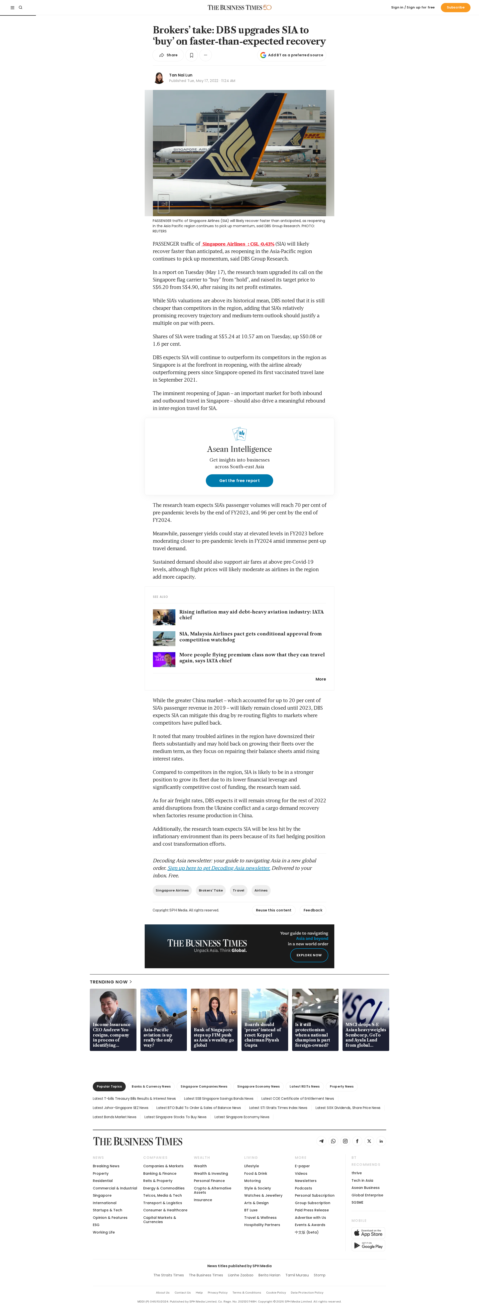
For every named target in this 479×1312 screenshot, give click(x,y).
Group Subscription (312, 1202)
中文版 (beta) (307, 1232)
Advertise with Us (310, 1217)
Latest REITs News (305, 1086)
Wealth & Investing (211, 1173)
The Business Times (206, 1275)
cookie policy (276, 1292)
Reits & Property (157, 1180)
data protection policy (307, 1292)
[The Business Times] (235, 7)
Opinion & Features (110, 1217)
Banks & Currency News (151, 1086)
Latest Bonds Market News (114, 1116)
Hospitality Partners (262, 1224)
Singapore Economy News (258, 1086)
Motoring (252, 1180)
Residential (103, 1180)
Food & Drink (255, 1173)
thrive (357, 1173)
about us (163, 1292)
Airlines (261, 890)
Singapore (102, 1195)
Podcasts (303, 1188)
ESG (96, 1224)
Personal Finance (209, 1180)
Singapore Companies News (204, 1086)
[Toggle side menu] (12, 7)
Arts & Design (256, 1202)
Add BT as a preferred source (295, 55)
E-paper (302, 1166)
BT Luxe (250, 1210)
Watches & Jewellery (263, 1195)
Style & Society (257, 1188)
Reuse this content (274, 910)
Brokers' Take (211, 890)
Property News (342, 1086)
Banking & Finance (159, 1173)
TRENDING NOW (109, 982)
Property (101, 1173)
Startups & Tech (107, 1210)
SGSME (357, 1202)
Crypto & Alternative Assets (212, 1190)
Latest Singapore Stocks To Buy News (175, 1116)
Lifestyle (251, 1166)
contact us (183, 1292)
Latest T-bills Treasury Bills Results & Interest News (134, 1098)
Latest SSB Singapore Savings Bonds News (218, 1098)
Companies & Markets (163, 1166)
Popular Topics (109, 1086)
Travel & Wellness (260, 1217)
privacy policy (218, 1292)
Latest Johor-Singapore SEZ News (120, 1107)
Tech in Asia (362, 1180)
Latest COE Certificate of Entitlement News (297, 1098)
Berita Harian (269, 1275)
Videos (301, 1173)
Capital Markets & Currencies (159, 1219)
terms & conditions (247, 1292)
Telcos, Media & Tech (162, 1195)
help (199, 1292)
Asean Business (366, 1187)
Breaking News (106, 1166)
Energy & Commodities (164, 1188)
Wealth (200, 1166)
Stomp (320, 1275)
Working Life (104, 1232)
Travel (238, 890)
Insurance (203, 1199)
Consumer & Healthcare (165, 1210)
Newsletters (306, 1180)
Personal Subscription (315, 1195)
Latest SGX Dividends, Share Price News (348, 1107)
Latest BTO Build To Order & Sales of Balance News (198, 1107)
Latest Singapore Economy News (242, 1116)
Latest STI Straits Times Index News (278, 1107)
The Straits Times (168, 1275)
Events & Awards (310, 1224)
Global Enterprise (367, 1195)
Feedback (313, 910)
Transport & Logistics (162, 1202)
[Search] (20, 7)
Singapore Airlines (172, 890)
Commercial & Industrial (115, 1188)
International (105, 1202)
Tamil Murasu (297, 1275)
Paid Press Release (312, 1210)
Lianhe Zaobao (240, 1275)
